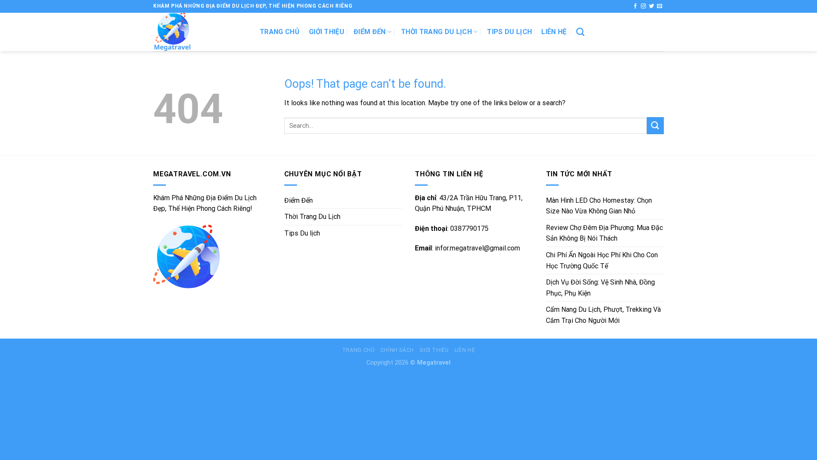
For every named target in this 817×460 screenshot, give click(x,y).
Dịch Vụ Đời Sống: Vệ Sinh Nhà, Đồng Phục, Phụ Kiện (600, 287)
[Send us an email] (659, 6)
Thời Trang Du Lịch (436, 32)
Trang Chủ (358, 350)
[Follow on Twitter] (651, 6)
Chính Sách (397, 350)
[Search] (580, 32)
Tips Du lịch (509, 32)
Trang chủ (280, 32)
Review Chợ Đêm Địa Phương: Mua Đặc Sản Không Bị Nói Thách (604, 233)
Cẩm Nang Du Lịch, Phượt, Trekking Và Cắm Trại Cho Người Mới (603, 315)
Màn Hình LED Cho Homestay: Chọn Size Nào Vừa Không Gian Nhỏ (599, 206)
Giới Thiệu (326, 32)
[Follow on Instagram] (643, 6)
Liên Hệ (553, 32)
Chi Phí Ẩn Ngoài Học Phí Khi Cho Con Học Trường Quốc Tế (602, 260)
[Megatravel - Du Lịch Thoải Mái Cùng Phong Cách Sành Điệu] (200, 32)
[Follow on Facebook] (635, 6)
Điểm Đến (370, 32)
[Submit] (655, 125)
